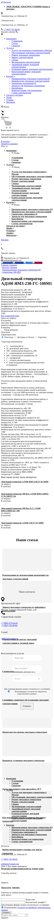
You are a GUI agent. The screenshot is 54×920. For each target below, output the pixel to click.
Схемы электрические (21, 93)
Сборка (15, 60)
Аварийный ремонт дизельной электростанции (25, 65)
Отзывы (10, 100)
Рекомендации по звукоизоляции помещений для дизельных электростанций (25, 577)
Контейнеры (17, 88)
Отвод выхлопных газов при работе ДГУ (21, 789)
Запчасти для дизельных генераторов (28, 86)
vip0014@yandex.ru (9, 638)
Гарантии (16, 46)
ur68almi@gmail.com (10, 864)
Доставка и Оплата (25, 337)
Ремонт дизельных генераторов (26, 55)
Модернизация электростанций (26, 62)
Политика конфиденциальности (16, 869)
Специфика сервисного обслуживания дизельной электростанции (25, 702)
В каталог (5, 141)
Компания (11, 39)
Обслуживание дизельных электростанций (31, 53)
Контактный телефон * (36, 902)
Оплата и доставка (14, 95)
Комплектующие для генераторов (27, 90)
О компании (17, 41)
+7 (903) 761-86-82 (11, 29)
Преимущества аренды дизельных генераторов (24, 732)
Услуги (9, 48)
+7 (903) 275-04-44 (9, 623)
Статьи (15, 43)
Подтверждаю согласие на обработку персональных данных (31, 692)
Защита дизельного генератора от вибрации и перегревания (23, 609)
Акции (9, 233)
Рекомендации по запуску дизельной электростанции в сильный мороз (19, 641)
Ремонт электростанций (22, 57)
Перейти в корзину (9, 144)
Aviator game (38, 869)
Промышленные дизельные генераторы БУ (31, 79)
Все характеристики (10, 316)
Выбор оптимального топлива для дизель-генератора (22, 851)
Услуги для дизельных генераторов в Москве (32, 50)
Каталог (10, 76)
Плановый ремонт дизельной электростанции (32, 69)
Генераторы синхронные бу (24, 83)
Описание (8, 337)
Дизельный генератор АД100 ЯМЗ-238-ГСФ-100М (24, 482)
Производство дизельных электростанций (30, 81)
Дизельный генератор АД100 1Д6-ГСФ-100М (22, 523)
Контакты (10, 102)
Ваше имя (30, 899)
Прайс (9, 97)
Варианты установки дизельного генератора (23, 760)
